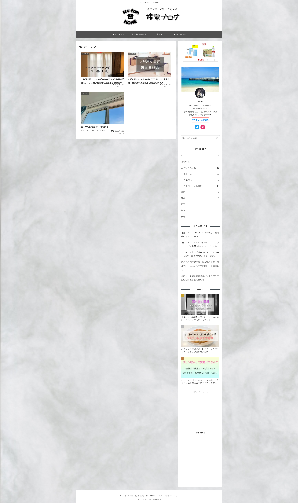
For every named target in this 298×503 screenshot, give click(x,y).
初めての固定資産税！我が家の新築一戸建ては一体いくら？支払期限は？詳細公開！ (200, 266)
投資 (200, 204)
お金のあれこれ (200, 167)
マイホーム (200, 173)
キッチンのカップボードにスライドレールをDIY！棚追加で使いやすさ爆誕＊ (200, 254)
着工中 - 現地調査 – (201, 186)
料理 (200, 210)
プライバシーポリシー (172, 496)
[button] (217, 138)
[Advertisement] (149, 110)
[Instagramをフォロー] (202, 127)
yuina (200, 101)
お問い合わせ (142, 496)
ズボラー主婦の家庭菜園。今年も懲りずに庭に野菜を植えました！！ (200, 278)
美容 (200, 216)
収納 (200, 192)
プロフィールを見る (200, 120)
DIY (200, 155)
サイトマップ (157, 496)
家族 (200, 198)
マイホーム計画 (127, 496)
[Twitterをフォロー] (197, 127)
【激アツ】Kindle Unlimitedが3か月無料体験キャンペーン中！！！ (200, 234)
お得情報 (200, 161)
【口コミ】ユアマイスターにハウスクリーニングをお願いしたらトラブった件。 (200, 244)
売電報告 (201, 179)
